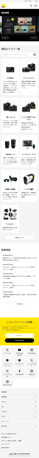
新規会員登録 (19, 340)
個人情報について (6, 437)
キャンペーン (5, 421)
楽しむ (3, 416)
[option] (19, 25)
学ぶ (2, 406)
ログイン (19, 335)
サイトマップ (5, 444)
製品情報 (4, 397)
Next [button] (34, 37)
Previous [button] (5, 37)
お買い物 (4, 426)
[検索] (35, 54)
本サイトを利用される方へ (9, 434)
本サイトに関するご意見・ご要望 (11, 440)
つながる (4, 411)
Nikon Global (5, 447)
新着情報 (4, 392)
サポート (4, 402)
